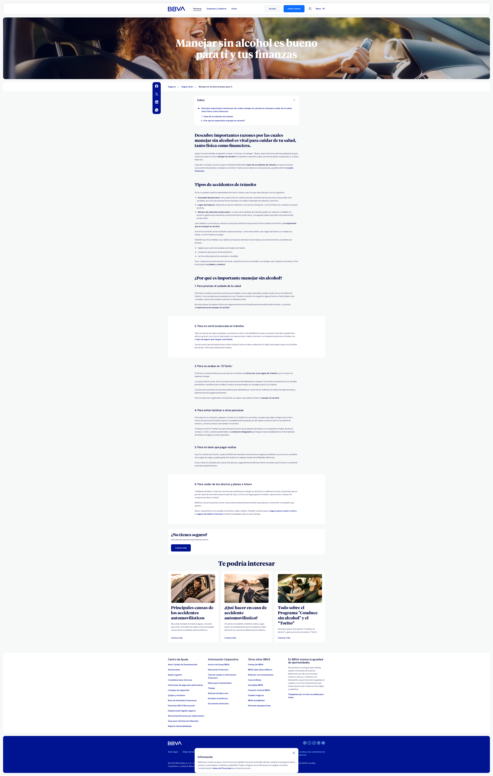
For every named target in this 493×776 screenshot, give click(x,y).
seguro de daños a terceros (210, 514)
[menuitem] (157, 86)
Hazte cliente (294, 9)
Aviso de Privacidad (222, 768)
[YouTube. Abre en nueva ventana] (323, 743)
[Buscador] (310, 8)
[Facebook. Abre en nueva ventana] (305, 743)
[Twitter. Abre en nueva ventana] (309, 743)
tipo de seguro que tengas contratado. (215, 339)
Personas (197, 9)
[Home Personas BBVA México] (176, 8)
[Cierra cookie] (293, 752)
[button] (272, 8)
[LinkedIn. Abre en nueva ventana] (318, 743)
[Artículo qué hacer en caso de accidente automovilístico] (246, 588)
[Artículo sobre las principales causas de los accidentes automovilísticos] (193, 588)
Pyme (234, 9)
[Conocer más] (300, 588)
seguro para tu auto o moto (283, 511)
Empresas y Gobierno (216, 9)
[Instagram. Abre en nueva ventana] (314, 743)
